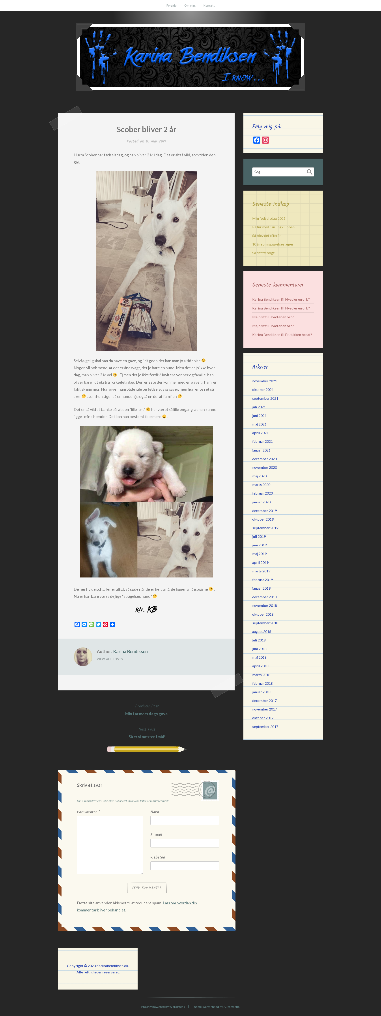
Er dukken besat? (298, 334)
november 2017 (264, 709)
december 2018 (264, 597)
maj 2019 (259, 553)
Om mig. (190, 5)
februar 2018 (262, 683)
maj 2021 (259, 424)
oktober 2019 (263, 519)
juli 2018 (259, 640)
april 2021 (260, 433)
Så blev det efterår (266, 235)
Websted (157, 857)
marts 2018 (261, 675)
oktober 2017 (263, 718)
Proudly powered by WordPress (163, 1007)
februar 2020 (262, 493)
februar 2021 (262, 441)
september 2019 (265, 528)
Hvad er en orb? (297, 299)
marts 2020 (261, 484)
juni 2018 (259, 649)
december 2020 (264, 459)
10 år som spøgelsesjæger (272, 244)
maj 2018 (259, 657)
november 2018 (264, 605)
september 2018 (265, 623)
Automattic (231, 1007)
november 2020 (264, 467)
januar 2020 (261, 502)
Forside (171, 5)
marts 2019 (261, 571)
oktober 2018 (263, 614)
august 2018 (261, 631)
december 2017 (264, 700)
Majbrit (258, 317)
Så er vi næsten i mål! (147, 732)
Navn (154, 812)
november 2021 (264, 381)
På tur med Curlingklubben (273, 227)
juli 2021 (259, 407)
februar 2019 (262, 579)
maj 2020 (259, 476)
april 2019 (260, 562)
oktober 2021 (263, 389)
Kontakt (209, 5)
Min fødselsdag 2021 (269, 218)
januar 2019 (261, 588)
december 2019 (264, 510)
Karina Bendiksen (130, 651)
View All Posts (110, 659)
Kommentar (88, 812)
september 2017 (265, 726)
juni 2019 (259, 545)
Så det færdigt (263, 253)
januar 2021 (261, 450)
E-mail (156, 835)
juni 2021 (259, 415)
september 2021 (265, 398)
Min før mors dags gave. (146, 709)
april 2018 (260, 666)
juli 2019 (259, 536)
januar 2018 (261, 692)
